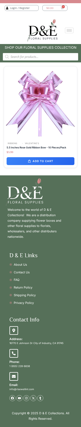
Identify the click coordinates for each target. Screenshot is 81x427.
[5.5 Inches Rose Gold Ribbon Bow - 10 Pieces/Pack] (40, 102)
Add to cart (43, 161)
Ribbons (12, 143)
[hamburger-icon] (69, 30)
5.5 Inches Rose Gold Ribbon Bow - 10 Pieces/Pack (36, 147)
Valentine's (31, 143)
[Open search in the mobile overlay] (40, 57)
